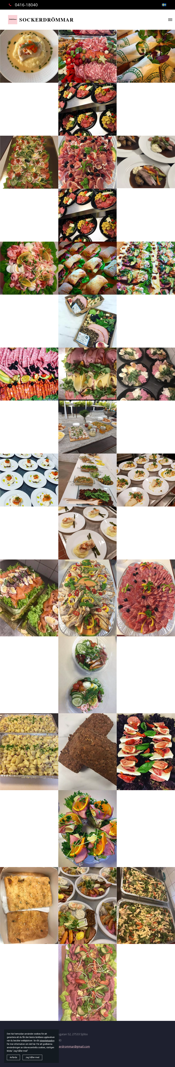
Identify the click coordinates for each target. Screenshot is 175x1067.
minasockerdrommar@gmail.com (68, 1046)
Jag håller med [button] (32, 1057)
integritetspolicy (47, 1040)
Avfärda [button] (13, 1057)
